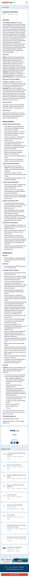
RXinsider (21, 567)
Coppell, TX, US (23, 528)
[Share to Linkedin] (14, 443)
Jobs (10, 567)
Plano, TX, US (10, 14)
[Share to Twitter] (17, 443)
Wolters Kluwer (10, 528)
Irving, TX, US (20, 456)
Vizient (8, 478)
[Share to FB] (12, 443)
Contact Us (15, 567)
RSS (6, 567)
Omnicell (9, 506)
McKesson (9, 456)
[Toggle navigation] (26, 2)
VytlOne (4, 14)
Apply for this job (14, 574)
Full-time (15, 456)
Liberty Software (10, 549)
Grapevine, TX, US (11, 551)
